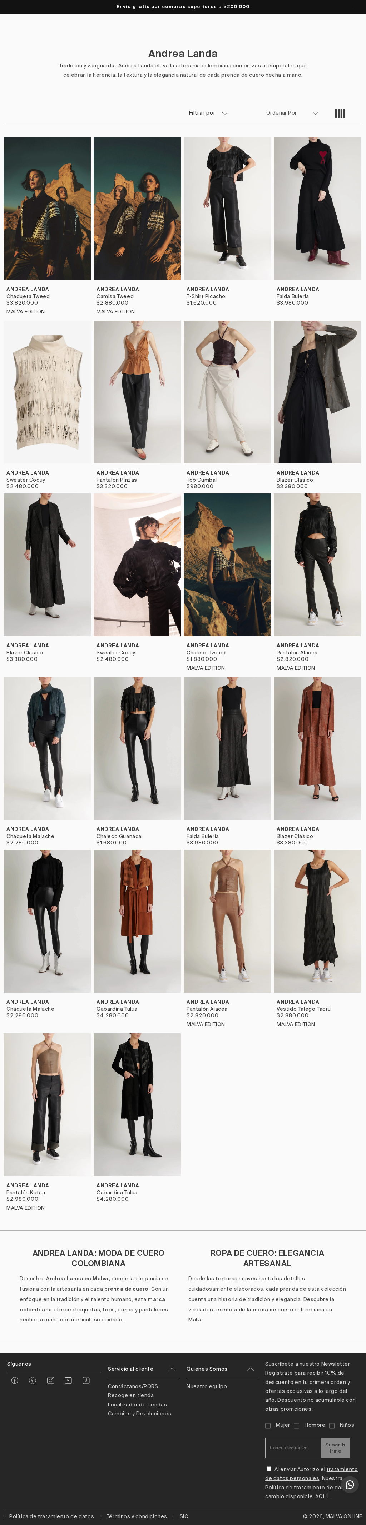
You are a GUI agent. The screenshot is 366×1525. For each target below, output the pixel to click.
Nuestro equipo (207, 1386)
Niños (347, 1425)
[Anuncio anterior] (14, 7)
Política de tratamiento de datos (51, 1516)
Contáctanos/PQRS (133, 1386)
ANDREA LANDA (27, 289)
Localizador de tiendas (137, 1405)
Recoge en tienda (131, 1395)
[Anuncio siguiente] (352, 7)
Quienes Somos (207, 1369)
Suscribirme (335, 1448)
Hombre (315, 1425)
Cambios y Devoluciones (139, 1413)
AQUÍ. (322, 1496)
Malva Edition (25, 312)
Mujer (283, 1425)
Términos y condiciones (137, 1516)
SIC (184, 1516)
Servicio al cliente (130, 1369)
